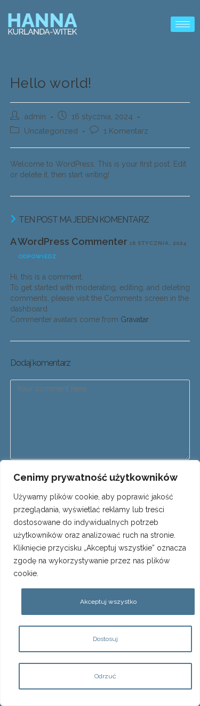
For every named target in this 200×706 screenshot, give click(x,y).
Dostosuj (105, 639)
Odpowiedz (37, 256)
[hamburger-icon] (183, 24)
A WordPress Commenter (68, 241)
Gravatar (134, 319)
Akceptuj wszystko (108, 601)
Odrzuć (105, 676)
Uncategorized (51, 130)
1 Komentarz (125, 130)
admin (35, 116)
